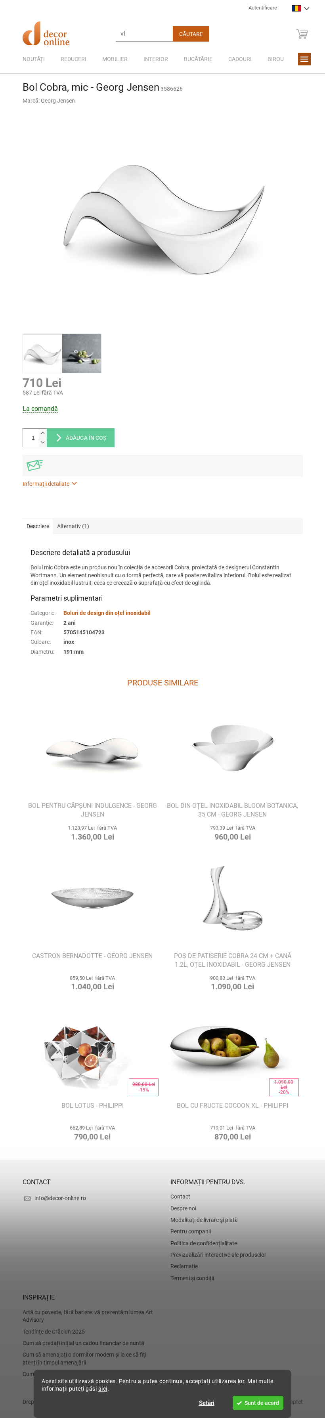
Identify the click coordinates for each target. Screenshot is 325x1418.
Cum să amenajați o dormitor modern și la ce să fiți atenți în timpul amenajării (81, 1358)
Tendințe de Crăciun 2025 (50, 1331)
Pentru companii (188, 1231)
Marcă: (45, 100)
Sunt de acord (259, 1403)
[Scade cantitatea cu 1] (40, 442)
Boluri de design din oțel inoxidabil (103, 613)
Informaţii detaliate (42, 484)
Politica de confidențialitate (201, 1243)
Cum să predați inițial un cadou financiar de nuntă (80, 1343)
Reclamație (181, 1266)
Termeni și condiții (189, 1278)
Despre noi (180, 1208)
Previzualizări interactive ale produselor (216, 1255)
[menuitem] (30, 59)
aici (99, 1389)
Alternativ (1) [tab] (70, 526)
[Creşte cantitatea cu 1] (40, 433)
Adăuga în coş (83, 438)
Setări (203, 1403)
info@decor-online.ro (57, 1198)
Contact (177, 1196)
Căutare (188, 34)
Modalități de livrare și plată (201, 1220)
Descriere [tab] (34, 526)
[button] (89, 831)
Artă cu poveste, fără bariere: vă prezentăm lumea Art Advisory (84, 1316)
